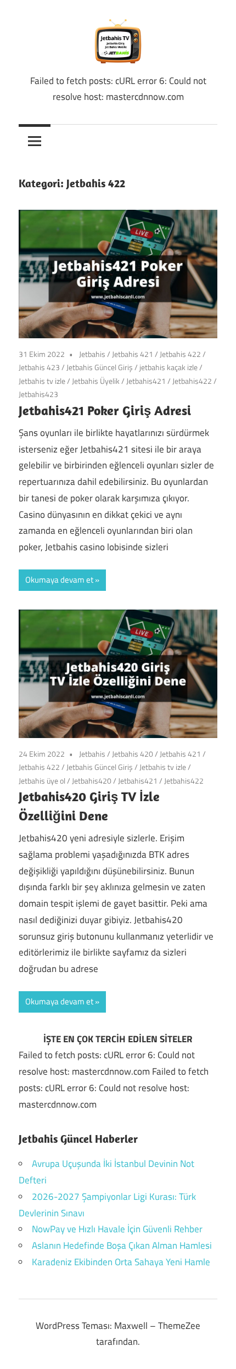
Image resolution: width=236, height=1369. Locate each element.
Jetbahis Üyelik (96, 381)
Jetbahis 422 (180, 354)
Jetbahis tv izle (42, 381)
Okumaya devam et (59, 579)
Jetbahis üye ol (42, 780)
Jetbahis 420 (132, 753)
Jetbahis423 (38, 394)
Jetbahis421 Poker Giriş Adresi (108, 410)
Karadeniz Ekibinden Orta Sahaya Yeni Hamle (121, 1262)
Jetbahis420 (91, 780)
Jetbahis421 (146, 381)
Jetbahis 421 (132, 354)
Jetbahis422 (192, 381)
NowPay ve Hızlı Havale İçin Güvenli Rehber (117, 1229)
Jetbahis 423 (39, 367)
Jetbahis (92, 354)
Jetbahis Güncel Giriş (99, 367)
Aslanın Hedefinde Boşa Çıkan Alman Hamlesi (122, 1245)
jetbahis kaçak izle (168, 367)
